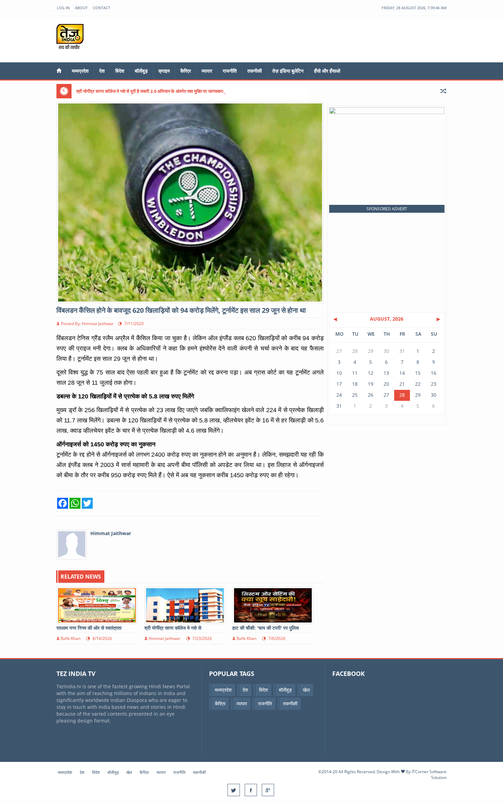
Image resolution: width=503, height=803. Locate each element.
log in (63, 7)
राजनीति (230, 70)
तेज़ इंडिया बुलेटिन (288, 70)
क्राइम (164, 70)
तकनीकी (254, 70)
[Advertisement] (322, 38)
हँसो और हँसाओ (327, 70)
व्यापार (207, 70)
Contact (101, 7)
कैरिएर (185, 70)
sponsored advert (386, 209)
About (81, 7)
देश (102, 70)
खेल (306, 690)
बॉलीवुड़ (141, 70)
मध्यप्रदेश (80, 70)
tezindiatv (77, 36)
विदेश (119, 70)
